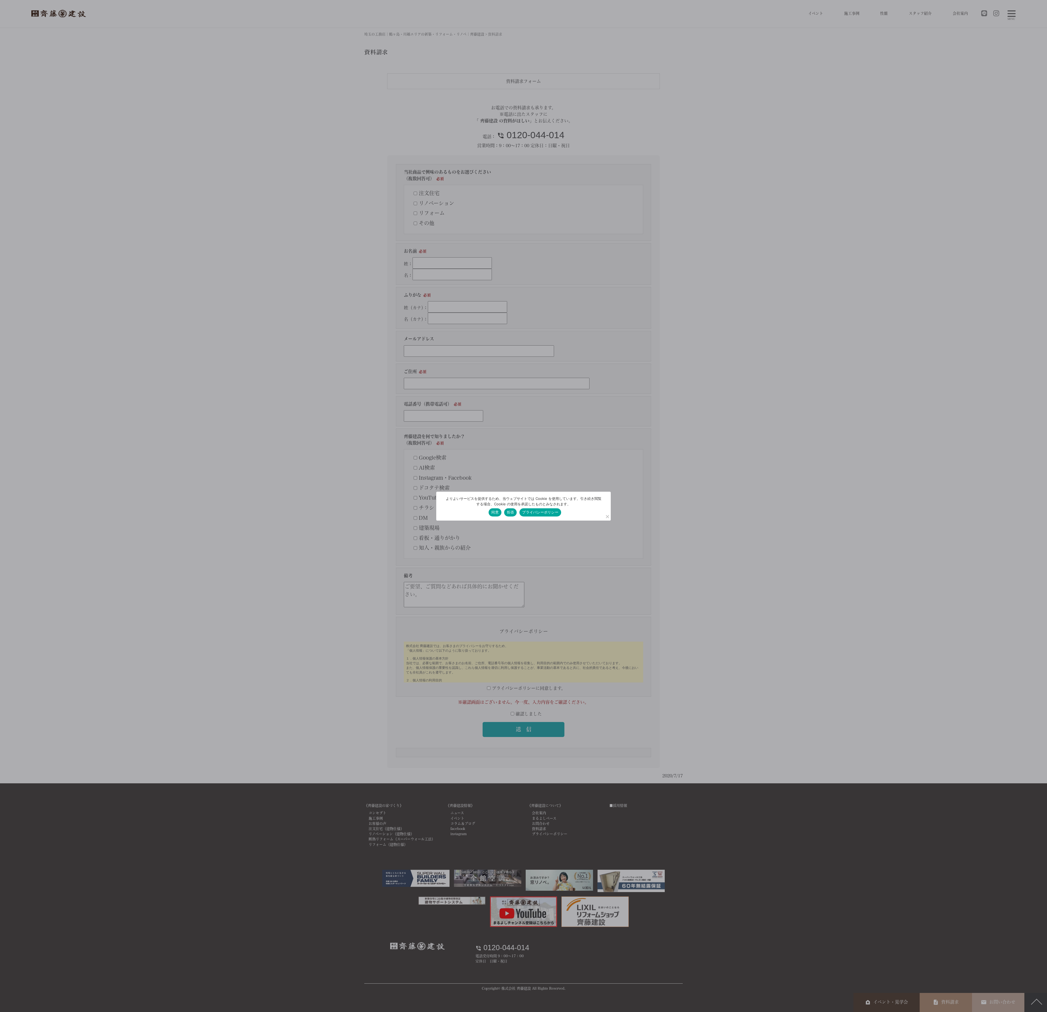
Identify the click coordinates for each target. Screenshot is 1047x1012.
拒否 (510, 512)
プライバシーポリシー (540, 512)
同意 (495, 512)
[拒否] (607, 516)
